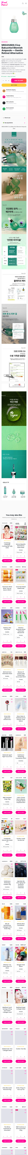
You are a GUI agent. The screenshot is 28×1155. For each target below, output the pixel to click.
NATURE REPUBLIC (18, 524)
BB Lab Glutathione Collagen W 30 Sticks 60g (7, 926)
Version (21, 550)
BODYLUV (4, 607)
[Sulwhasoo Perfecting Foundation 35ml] (21, 744)
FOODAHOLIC (5, 818)
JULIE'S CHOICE (19, 777)
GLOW (17, 696)
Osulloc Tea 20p (21, 1048)
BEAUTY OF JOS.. (19, 652)
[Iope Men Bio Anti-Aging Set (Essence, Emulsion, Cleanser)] (21, 870)
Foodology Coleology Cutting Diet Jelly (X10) (7, 545)
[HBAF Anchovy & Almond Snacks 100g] (21, 1119)
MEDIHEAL (4, 987)
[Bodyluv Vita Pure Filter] (7, 616)
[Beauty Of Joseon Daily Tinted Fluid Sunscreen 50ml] (21, 661)
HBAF (3, 777)
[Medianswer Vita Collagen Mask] (7, 1037)
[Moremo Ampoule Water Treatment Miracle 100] (21, 616)
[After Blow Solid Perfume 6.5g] (7, 1078)
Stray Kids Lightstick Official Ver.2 (7, 717)
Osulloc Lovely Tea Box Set (21, 839)
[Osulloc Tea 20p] (21, 1037)
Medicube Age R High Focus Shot (7, 755)
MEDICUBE (4, 735)
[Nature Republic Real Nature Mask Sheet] (21, 533)
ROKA (17, 1150)
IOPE (17, 861)
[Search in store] (22, 3)
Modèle (7, 632)
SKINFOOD (4, 652)
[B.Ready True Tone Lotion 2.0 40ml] (7, 953)
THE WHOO (4, 1110)
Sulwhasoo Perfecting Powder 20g (7, 882)
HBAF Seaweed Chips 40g (7, 798)
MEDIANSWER (5, 1028)
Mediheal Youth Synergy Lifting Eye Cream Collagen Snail (7, 1010)
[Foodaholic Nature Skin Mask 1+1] (7, 827)
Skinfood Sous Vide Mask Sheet (7, 672)
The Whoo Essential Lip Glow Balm (7, 1132)
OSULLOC (18, 818)
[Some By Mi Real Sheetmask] (21, 575)
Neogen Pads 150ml (21, 965)
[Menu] (26, 3)
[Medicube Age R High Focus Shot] (7, 744)
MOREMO (18, 607)
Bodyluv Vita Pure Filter (7, 628)
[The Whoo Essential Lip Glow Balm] (7, 1119)
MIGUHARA (5, 42)
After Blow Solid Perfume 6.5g (7, 1090)
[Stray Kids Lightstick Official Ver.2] (7, 705)
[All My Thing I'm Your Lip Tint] (21, 1078)
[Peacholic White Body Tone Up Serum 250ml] (7, 575)
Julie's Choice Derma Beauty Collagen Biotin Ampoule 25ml (20, 800)
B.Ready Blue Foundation (21, 924)
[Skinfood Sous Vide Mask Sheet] (7, 661)
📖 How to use (6, 117)
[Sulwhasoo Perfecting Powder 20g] (7, 870)
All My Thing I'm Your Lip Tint (20, 1090)
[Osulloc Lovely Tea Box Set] (21, 827)
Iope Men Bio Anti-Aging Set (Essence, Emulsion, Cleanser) (20, 884)
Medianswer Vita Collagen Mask (7, 1049)
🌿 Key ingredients (8, 122)
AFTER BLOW (4, 1069)
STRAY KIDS (4, 696)
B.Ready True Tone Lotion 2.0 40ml (7, 966)
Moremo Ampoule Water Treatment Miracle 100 (21, 630)
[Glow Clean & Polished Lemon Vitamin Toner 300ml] (21, 705)
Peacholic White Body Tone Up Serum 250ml (7, 588)
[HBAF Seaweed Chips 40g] (7, 786)
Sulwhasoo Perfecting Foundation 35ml (21, 756)
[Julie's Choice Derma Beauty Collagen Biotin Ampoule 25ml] (21, 786)
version (21, 591)
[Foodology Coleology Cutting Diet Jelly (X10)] (7, 532)
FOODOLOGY (4, 523)
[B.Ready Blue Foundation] (21, 912)
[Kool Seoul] (4, 3)
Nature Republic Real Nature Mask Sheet (21, 545)
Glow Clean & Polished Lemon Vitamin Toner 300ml (21, 718)
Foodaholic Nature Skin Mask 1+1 (7, 840)
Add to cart (18, 80)
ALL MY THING (18, 1069)
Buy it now (14, 85)
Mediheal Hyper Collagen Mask (20, 1008)
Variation (21, 760)
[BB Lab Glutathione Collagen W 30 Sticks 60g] (7, 912)
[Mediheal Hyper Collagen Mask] (21, 996)
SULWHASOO (18, 735)
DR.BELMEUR (4, 1150)
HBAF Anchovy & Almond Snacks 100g (21, 1132)
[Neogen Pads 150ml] (21, 953)
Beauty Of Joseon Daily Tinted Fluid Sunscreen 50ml (21, 674)
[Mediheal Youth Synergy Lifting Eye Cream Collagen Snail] (7, 996)
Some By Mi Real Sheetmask (21, 587)
